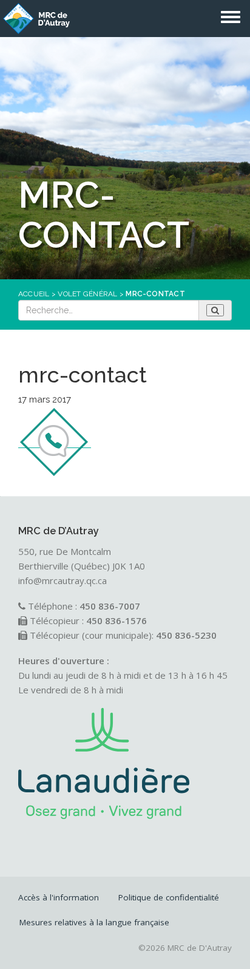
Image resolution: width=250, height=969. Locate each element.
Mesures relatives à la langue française (94, 922)
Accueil (34, 294)
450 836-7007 (109, 606)
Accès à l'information (58, 897)
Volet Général (87, 294)
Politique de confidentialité (168, 897)
